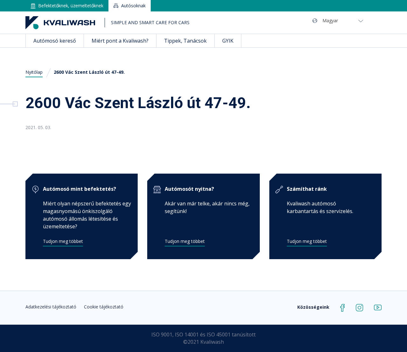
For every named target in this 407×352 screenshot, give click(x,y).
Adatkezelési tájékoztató (50, 307)
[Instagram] (359, 307)
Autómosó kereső (54, 40)
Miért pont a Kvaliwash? (120, 40)
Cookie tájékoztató (103, 307)
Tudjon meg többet (63, 241)
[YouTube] (378, 307)
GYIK (227, 40)
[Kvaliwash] (60, 22)
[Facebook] (342, 307)
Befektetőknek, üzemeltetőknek (70, 6)
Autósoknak (133, 6)
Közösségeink (313, 307)
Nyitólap (34, 72)
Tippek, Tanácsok (185, 40)
